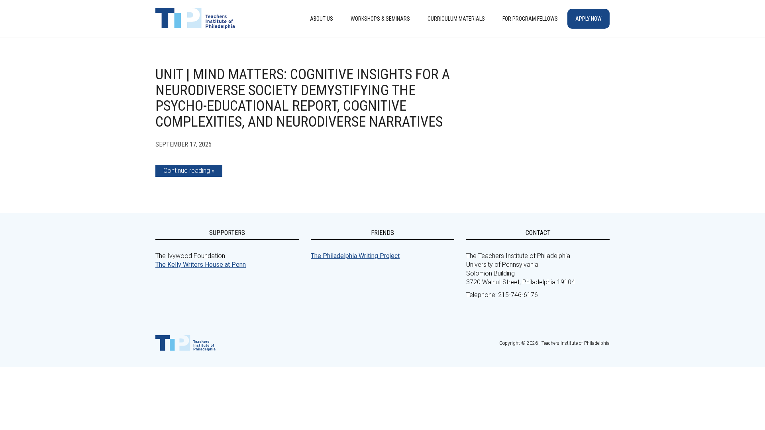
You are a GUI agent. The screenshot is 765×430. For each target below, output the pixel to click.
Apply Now (588, 19)
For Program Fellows (530, 19)
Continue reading (186, 170)
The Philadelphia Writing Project (355, 256)
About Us (321, 19)
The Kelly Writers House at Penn (200, 264)
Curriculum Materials (456, 19)
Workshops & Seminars (380, 19)
